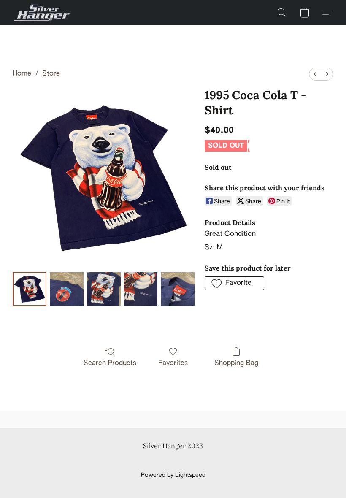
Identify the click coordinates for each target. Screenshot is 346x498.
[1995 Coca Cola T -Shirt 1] (67, 289)
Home (22, 73)
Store (51, 73)
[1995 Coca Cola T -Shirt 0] (29, 289)
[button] (42, 12)
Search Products (110, 363)
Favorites (173, 363)
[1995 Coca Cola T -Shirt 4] (178, 289)
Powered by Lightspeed (173, 475)
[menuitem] (315, 74)
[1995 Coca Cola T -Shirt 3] (141, 289)
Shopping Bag (236, 363)
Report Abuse (173, 461)
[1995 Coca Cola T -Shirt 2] (104, 289)
